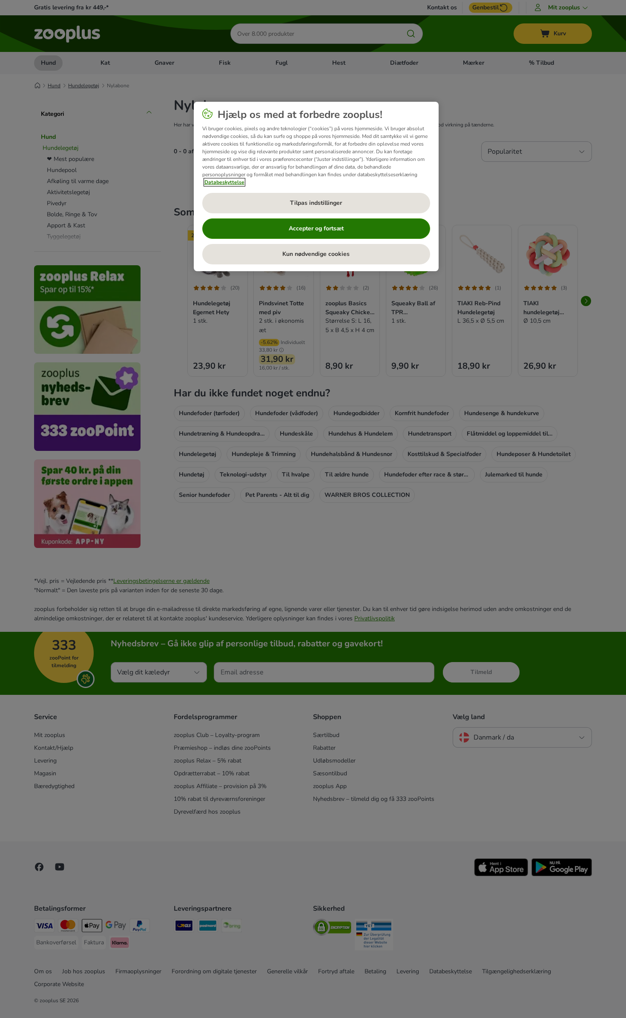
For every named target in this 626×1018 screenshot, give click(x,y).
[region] (316, 186)
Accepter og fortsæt (316, 228)
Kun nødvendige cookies (316, 254)
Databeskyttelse (224, 182)
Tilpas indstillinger (316, 203)
